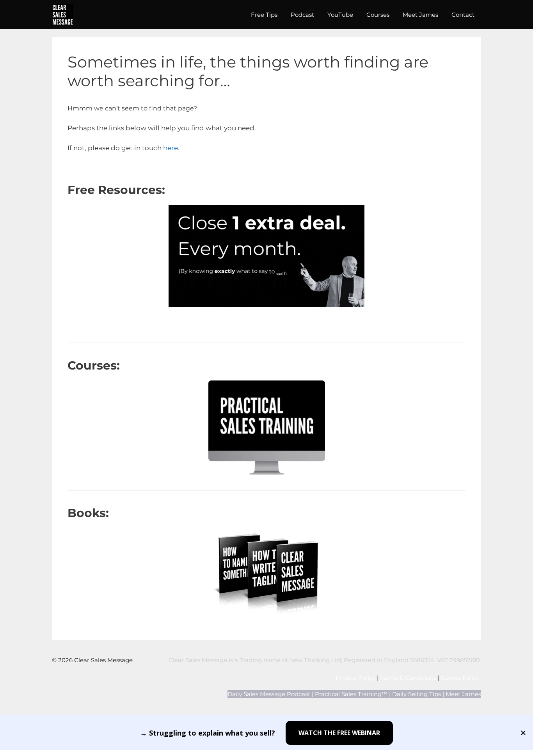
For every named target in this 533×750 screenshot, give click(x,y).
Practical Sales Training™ (351, 694)
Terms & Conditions (408, 677)
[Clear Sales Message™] (62, 14)
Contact (462, 14)
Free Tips (264, 14)
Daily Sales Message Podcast (268, 694)
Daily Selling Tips (416, 694)
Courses (377, 14)
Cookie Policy (461, 677)
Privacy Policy (355, 677)
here (170, 148)
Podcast (302, 14)
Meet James (420, 14)
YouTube (340, 14)
